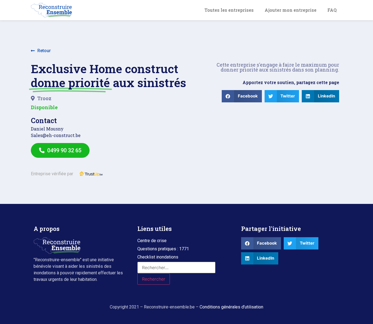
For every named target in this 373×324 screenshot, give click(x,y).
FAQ (332, 10)
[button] (41, 51)
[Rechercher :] (176, 267)
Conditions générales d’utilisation (231, 307)
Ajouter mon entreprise (290, 10)
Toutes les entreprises (229, 10)
